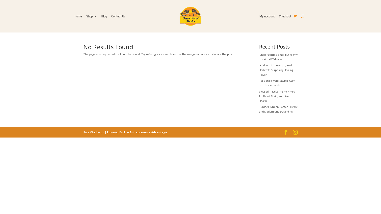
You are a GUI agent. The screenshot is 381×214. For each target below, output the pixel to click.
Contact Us (118, 16)
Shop (89, 16)
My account (267, 16)
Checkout (285, 16)
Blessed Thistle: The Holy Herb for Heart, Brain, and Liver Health (277, 96)
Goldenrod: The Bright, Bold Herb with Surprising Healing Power (276, 70)
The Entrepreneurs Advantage (145, 132)
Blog (104, 16)
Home (78, 16)
